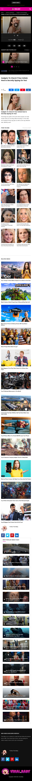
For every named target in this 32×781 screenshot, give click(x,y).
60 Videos (27, 50)
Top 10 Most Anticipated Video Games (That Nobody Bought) (15, 500)
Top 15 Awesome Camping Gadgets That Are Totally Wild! (14, 457)
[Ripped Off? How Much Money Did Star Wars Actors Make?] (16, 585)
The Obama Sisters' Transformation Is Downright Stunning (7, 225)
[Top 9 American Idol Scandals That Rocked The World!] (16, 657)
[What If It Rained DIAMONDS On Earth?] (16, 609)
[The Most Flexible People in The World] (16, 693)
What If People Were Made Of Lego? (9, 346)
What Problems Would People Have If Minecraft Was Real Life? (15, 302)
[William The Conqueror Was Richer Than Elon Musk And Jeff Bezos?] (16, 597)
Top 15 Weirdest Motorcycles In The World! (11, 391)
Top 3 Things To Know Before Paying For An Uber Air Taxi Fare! (16, 280)
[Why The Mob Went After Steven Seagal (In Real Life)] (16, 681)
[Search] (30, 9)
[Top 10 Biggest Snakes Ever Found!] (16, 621)
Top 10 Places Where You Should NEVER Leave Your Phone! (15, 435)
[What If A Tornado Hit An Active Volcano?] (16, 573)
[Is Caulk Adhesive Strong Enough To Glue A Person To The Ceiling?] (16, 645)
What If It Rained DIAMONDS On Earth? (16, 612)
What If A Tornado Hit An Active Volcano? (16, 5)
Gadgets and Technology (21, 12)
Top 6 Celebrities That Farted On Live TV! (16, 720)
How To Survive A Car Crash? (13, 552)
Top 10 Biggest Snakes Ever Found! (15, 624)
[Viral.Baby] (16, 9)
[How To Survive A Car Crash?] (16, 549)
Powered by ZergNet (27, 127)
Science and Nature (10, 12)
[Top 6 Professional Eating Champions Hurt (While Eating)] (16, 705)
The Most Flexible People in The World (15, 696)
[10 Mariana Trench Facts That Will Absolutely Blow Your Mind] (16, 633)
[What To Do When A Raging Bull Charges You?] (16, 561)
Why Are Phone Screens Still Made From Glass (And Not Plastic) (16, 479)
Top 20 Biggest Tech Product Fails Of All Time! (12, 522)
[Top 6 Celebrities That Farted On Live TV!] (16, 717)
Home (2, 12)
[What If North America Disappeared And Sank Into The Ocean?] (16, 669)
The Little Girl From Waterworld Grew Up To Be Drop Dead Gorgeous (23, 185)
